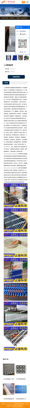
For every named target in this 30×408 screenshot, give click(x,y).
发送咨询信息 (16, 76)
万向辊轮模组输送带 (9, 398)
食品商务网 (20, 406)
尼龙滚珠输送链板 (21, 379)
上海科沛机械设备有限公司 (20, 404)
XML (27, 404)
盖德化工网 (14, 406)
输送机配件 (24, 18)
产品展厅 (18, 18)
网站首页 (12, 18)
